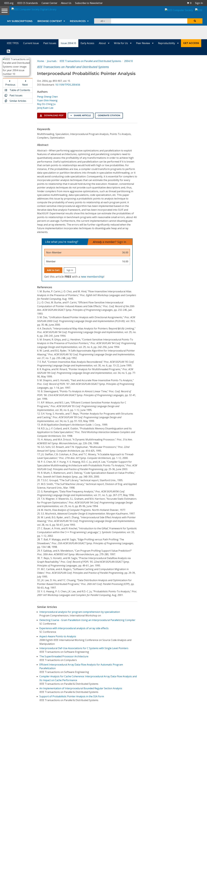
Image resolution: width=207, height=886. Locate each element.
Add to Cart (53, 270)
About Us (66, 3)
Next (25, 84)
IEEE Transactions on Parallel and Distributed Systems (90, 61)
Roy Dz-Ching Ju (46, 104)
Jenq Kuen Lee (45, 108)
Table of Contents (19, 90)
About (102, 43)
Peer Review (143, 43)
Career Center (49, 3)
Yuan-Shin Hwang (47, 100)
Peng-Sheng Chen (47, 96)
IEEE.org (8, 3)
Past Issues (49, 43)
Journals (52, 61)
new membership (92, 276)
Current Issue (31, 43)
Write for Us (121, 43)
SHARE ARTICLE (82, 115)
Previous (10, 84)
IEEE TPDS (13, 43)
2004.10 (128, 61)
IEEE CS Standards (27, 3)
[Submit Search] (194, 21)
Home (40, 61)
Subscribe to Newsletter (89, 3)
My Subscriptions (19, 21)
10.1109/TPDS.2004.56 (67, 84)
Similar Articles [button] (17, 101)
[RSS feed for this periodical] (8, 51)
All (102, 21)
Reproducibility (167, 43)
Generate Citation (109, 115)
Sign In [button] (199, 3)
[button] (189, 3)
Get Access (191, 43)
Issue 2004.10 (68, 43)
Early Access (87, 43)
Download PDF (53, 115)
